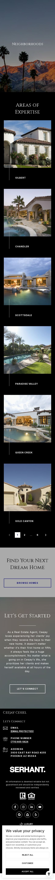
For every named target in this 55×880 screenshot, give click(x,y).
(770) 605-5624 (19, 741)
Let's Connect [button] (27, 688)
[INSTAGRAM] (23, 807)
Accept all (27, 871)
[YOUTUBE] (40, 807)
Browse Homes (27, 583)
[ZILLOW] (27, 815)
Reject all (27, 855)
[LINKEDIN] (32, 807)
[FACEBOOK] (15, 807)
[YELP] (36, 815)
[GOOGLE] (19, 815)
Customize (27, 863)
